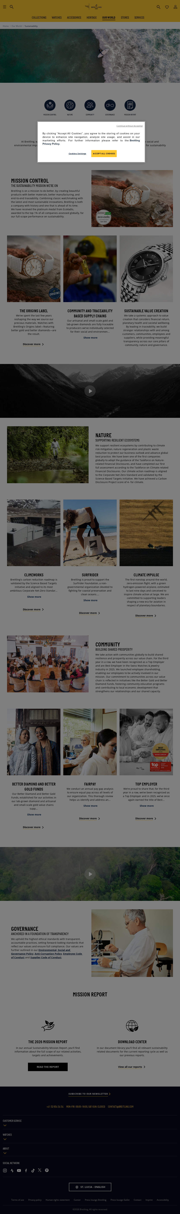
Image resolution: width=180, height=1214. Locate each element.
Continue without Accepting (130, 126)
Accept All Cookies (104, 153)
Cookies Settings (77, 153)
